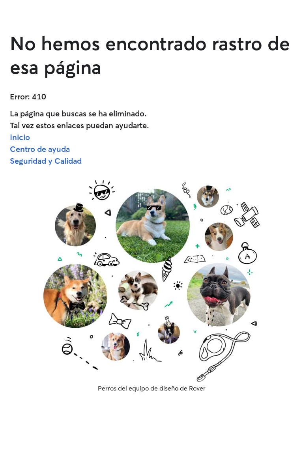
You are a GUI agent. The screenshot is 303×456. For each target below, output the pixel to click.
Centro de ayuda (40, 149)
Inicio (20, 137)
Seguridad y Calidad (46, 161)
